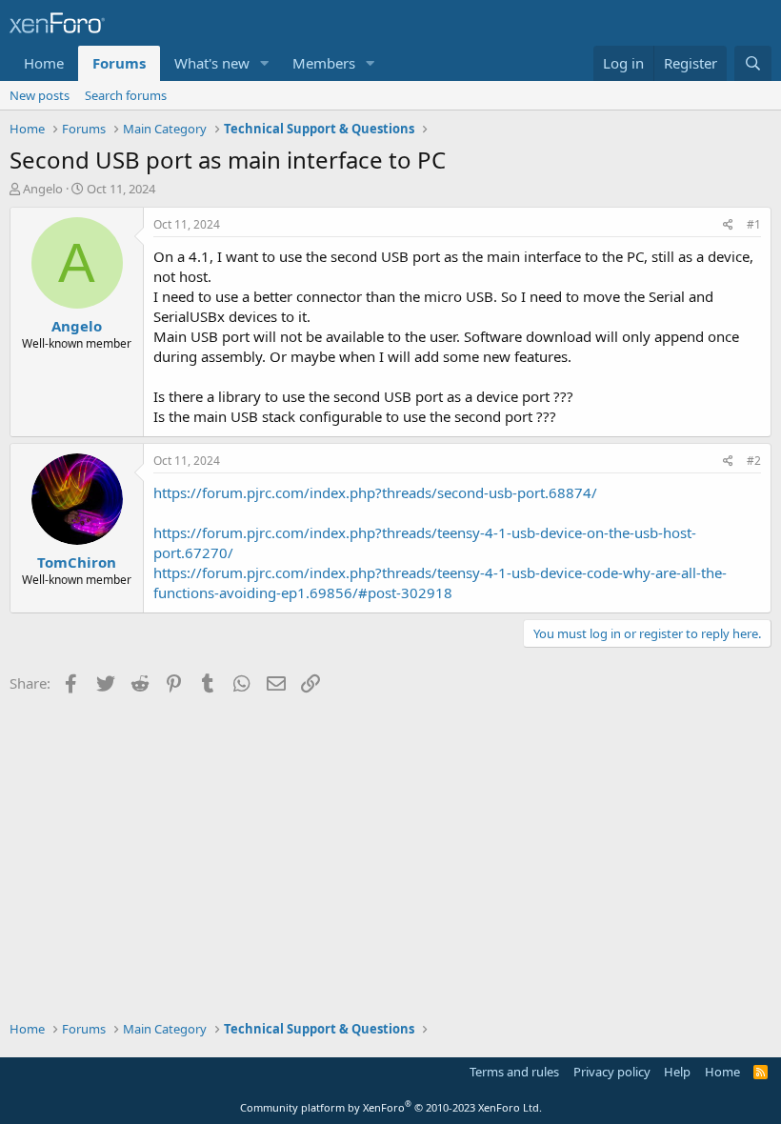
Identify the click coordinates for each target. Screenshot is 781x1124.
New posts (40, 95)
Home (44, 62)
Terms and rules (514, 1071)
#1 (754, 224)
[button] (264, 63)
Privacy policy (612, 1071)
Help (677, 1071)
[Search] (752, 63)
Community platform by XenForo (391, 1107)
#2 (754, 460)
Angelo (43, 188)
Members (323, 62)
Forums (119, 62)
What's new (212, 62)
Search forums (126, 95)
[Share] (728, 225)
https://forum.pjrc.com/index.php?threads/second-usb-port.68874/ (375, 492)
